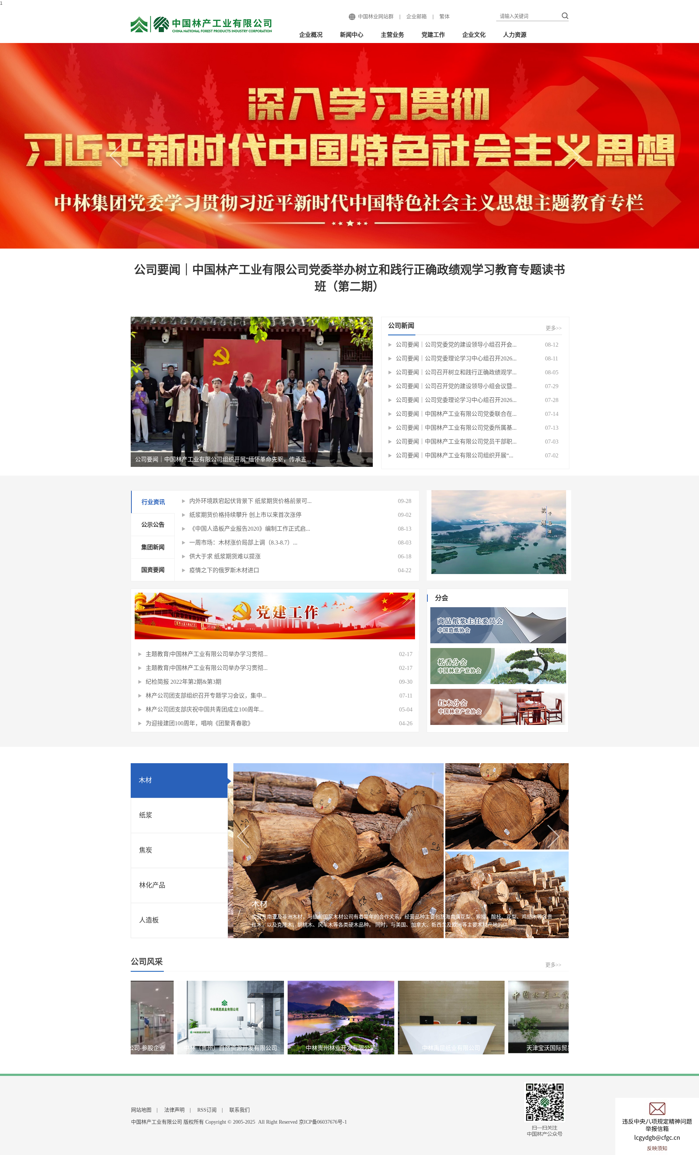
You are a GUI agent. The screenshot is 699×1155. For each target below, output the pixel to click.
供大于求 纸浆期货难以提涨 (225, 556)
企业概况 (311, 35)
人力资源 (514, 35)
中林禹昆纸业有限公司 (375, 1048)
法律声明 (174, 1110)
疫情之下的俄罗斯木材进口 (224, 570)
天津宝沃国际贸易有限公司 (485, 1048)
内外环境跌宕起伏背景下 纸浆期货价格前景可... (250, 501)
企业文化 (474, 35)
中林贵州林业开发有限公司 (265, 1048)
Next (579, 163)
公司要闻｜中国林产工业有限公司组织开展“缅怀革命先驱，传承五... (223, 459)
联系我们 (239, 1110)
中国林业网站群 (376, 16)
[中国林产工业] (202, 24)
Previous (120, 162)
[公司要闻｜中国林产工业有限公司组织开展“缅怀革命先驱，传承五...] (252, 391)
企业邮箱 (416, 16)
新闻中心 (351, 35)
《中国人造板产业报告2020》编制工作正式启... (249, 529)
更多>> (554, 328)
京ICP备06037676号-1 (323, 1122)
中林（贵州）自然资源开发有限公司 (154, 1048)
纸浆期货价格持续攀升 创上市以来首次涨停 (245, 515)
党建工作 (433, 35)
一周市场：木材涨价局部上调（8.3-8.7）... (243, 542)
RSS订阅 (207, 1110)
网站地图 (141, 1110)
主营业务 (392, 35)
